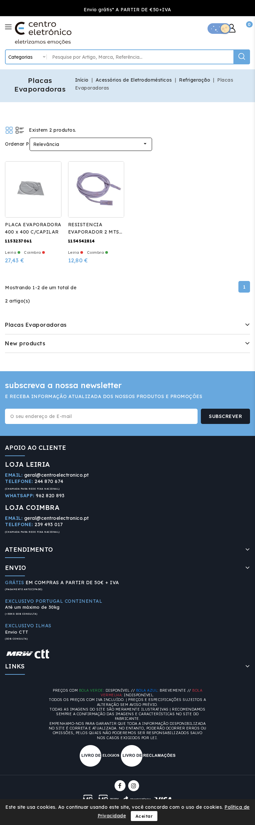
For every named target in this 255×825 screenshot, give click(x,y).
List (20, 130)
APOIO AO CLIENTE (35, 447)
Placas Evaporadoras (36, 324)
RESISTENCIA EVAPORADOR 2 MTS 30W (93, 232)
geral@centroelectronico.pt (56, 475)
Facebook (121, 785)
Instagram (134, 785)
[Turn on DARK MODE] (219, 28)
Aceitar (144, 816)
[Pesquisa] (241, 56)
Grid (9, 130)
